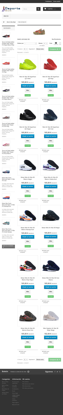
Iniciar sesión (56, 1)
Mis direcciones (26, 386)
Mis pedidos (25, 381)
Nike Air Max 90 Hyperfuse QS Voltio (27, 77)
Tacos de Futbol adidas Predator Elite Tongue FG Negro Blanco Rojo (8, 43)
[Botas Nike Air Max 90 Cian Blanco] (50, 265)
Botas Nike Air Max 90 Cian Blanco (50, 279)
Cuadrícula (56, 44)
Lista (60, 44)
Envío (13, 391)
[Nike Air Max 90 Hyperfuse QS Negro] (27, 114)
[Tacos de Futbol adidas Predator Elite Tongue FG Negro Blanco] (6, 90)
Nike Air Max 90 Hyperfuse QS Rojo (50, 77)
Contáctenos (48, 1)
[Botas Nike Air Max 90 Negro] (50, 215)
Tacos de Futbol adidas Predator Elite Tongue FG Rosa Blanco (8, 152)
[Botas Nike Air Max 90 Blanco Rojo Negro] (27, 265)
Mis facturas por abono (28, 384)
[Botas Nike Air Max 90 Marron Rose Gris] (27, 316)
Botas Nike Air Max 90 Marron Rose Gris (28, 329)
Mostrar (40, 43)
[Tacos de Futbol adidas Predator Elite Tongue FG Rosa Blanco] (6, 145)
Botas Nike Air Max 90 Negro (51, 227)
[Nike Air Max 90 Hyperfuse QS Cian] (50, 114)
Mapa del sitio (15, 404)
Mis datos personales (27, 388)
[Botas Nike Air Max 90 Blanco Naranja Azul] (27, 215)
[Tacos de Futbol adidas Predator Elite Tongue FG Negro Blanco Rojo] (6, 36)
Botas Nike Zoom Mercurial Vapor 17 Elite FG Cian (8, 179)
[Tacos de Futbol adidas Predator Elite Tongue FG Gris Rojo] (6, 117)
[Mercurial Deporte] (11, 9)
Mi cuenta (26, 379)
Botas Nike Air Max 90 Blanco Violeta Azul (51, 178)
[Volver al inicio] (3, 22)
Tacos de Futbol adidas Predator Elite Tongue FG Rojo (8, 70)
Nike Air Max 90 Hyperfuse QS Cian (50, 128)
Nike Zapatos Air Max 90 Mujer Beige (50, 329)
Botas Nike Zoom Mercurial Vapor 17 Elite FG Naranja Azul (8, 205)
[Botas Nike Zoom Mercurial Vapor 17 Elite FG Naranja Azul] (6, 197)
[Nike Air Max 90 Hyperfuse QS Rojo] (50, 64)
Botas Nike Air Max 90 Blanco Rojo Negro (28, 279)
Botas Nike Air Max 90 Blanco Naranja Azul (28, 228)
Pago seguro (15, 402)
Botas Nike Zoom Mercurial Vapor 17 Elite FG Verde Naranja (8, 230)
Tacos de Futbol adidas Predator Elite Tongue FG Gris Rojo (8, 125)
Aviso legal (15, 393)
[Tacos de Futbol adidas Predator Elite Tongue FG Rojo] (6, 63)
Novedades (7, 28)
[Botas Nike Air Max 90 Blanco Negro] (27, 165)
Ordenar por (20, 43)
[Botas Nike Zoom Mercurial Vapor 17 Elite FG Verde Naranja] (6, 223)
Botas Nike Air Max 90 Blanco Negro (28, 178)
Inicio (6, 16)
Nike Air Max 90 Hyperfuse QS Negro (27, 128)
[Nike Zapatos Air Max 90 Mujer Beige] (50, 316)
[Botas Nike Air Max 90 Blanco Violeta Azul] (50, 165)
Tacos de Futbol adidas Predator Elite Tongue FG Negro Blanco (8, 98)
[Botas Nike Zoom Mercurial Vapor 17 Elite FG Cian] (6, 172)
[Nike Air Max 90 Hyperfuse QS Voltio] (27, 64)
